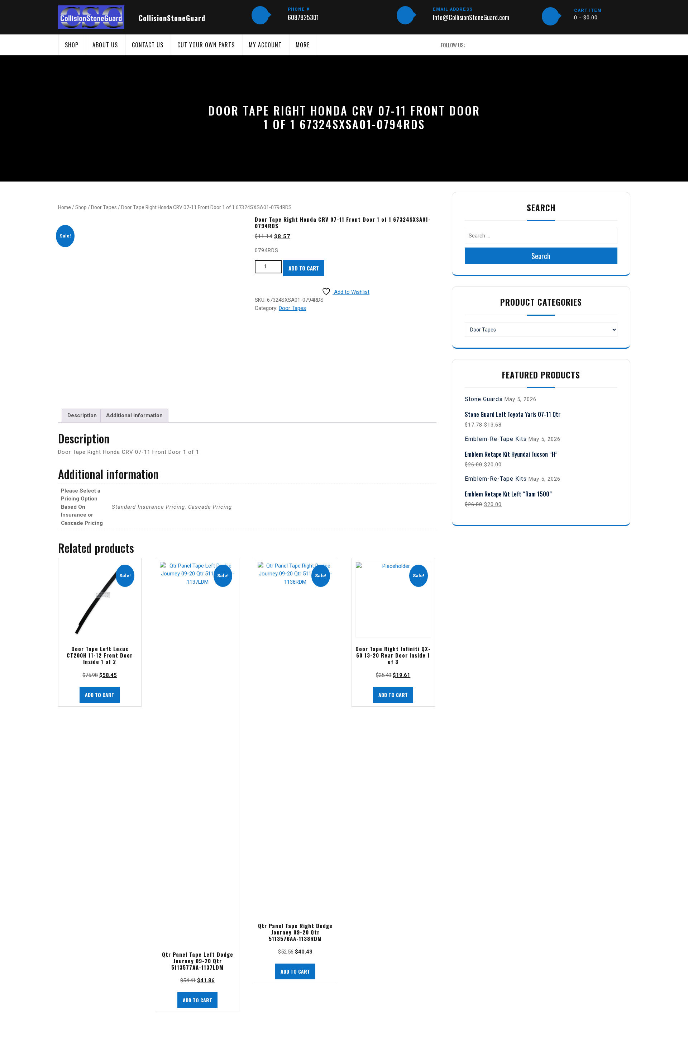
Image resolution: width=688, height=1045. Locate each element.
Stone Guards (484, 399)
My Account (265, 45)
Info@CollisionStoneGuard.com (471, 17)
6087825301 (303, 17)
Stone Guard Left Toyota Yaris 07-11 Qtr (512, 414)
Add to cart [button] (99, 694)
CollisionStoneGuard (172, 18)
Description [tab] (82, 415)
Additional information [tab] (134, 415)
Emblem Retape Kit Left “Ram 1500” (508, 494)
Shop (71, 45)
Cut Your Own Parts (206, 45)
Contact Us (147, 45)
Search (540, 255)
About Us (105, 45)
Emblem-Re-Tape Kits (496, 439)
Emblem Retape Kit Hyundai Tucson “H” (511, 454)
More (303, 45)
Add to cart (303, 268)
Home (64, 207)
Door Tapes (104, 207)
